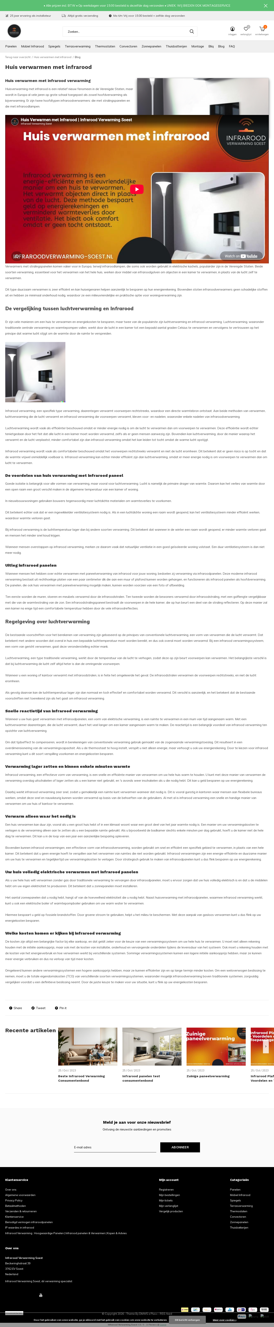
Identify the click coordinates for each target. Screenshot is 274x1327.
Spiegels (54, 46)
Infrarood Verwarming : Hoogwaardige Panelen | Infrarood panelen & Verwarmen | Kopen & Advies (66, 1233)
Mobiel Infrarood (32, 46)
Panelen (11, 46)
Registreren (166, 1189)
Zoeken (191, 32)
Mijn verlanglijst (168, 1205)
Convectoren (128, 46)
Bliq (211, 46)
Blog (221, 46)
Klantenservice (14, 1216)
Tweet (41, 1008)
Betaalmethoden (15, 1205)
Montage (197, 46)
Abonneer (180, 1147)
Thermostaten (105, 46)
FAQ (232, 46)
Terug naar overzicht (17, 57)
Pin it (63, 1008)
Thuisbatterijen (176, 46)
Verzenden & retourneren (21, 1211)
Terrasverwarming (77, 46)
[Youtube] (40, 1295)
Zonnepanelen (151, 46)
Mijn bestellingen (169, 1195)
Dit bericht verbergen (187, 1319)
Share (18, 1008)
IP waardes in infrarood (19, 1227)
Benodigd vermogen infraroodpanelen (29, 1222)
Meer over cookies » (224, 1319)
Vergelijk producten (171, 1211)
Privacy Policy (13, 1200)
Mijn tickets (166, 1200)
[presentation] (266, 1046)
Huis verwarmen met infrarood (52, 57)
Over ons (10, 1189)
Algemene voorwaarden (20, 1195)
